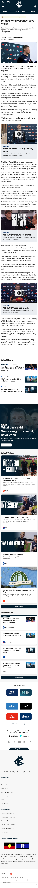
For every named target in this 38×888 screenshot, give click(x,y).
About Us (3, 781)
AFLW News (4, 788)
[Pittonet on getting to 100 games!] (19, 512)
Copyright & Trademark (19, 880)
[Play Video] (19, 134)
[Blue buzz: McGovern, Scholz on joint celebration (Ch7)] (19, 474)
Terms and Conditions (17, 877)
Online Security (6, 882)
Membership (4, 796)
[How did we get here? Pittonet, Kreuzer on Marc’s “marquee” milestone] (19, 368)
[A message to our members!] (19, 549)
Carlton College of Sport (8, 824)
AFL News (4, 784)
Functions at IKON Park (8, 817)
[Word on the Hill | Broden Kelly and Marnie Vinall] (19, 585)
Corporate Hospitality (7, 828)
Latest (5, 11)
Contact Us (4, 803)
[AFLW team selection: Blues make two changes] (19, 379)
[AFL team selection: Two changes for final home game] (19, 389)
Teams (32, 11)
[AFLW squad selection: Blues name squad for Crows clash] (19, 667)
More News (19, 677)
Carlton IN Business (7, 821)
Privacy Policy (28, 772)
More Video (19, 606)
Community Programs (7, 813)
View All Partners (17, 724)
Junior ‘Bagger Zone (7, 792)
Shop (2, 799)
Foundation (4, 832)
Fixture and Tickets (19, 11)
